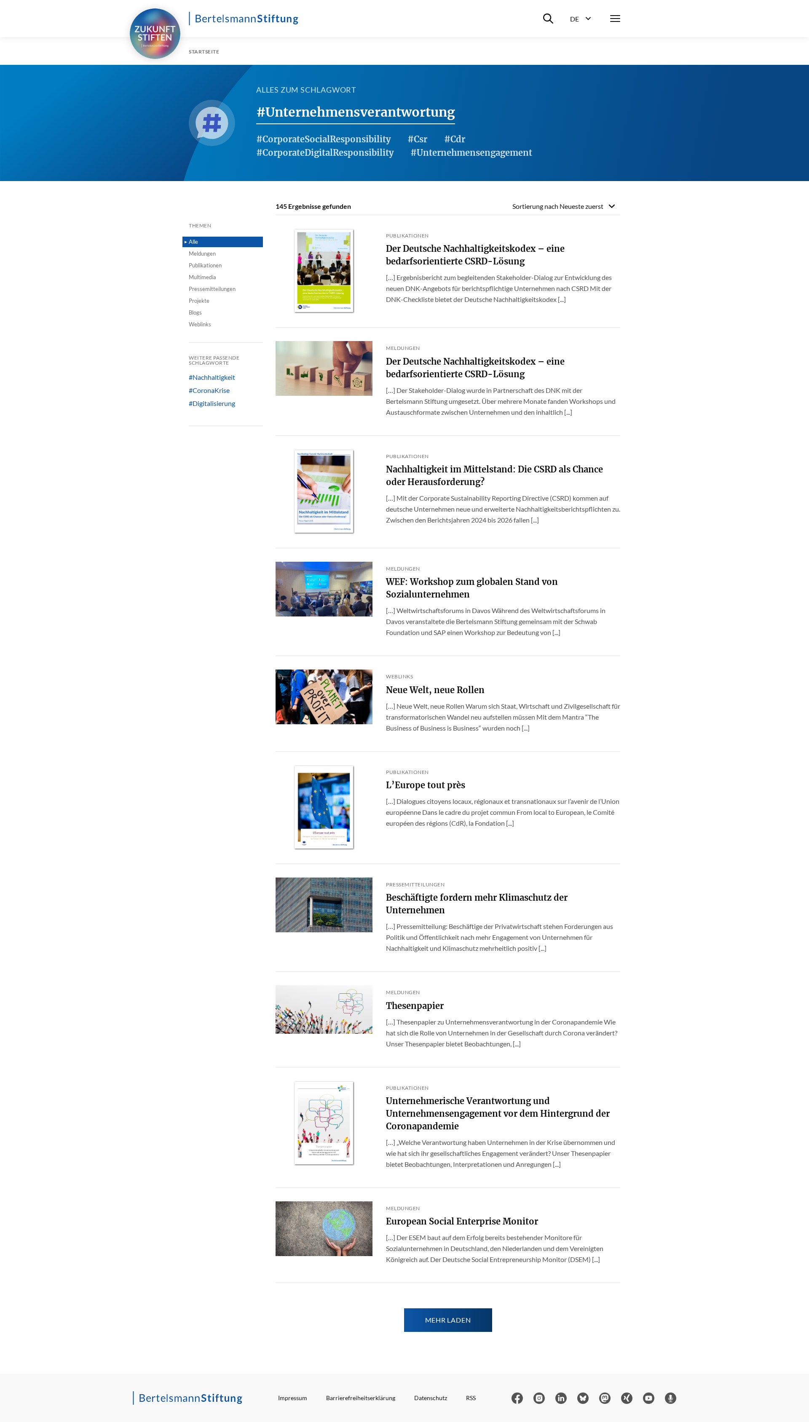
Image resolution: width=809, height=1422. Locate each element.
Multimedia (202, 277)
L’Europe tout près (425, 785)
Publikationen (205, 265)
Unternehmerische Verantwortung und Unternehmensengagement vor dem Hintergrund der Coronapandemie (498, 1113)
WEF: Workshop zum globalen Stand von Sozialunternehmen (472, 588)
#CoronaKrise (209, 390)
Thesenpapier (415, 1005)
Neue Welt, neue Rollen (435, 690)
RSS (471, 1397)
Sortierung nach (557, 206)
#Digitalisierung (212, 403)
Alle (193, 241)
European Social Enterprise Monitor (462, 1221)
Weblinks (200, 324)
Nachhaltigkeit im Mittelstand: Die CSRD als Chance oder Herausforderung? (494, 475)
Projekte (199, 300)
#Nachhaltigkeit (212, 377)
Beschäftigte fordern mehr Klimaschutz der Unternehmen (477, 903)
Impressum (292, 1397)
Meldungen (202, 253)
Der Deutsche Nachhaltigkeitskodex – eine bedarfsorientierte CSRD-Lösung (475, 255)
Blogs (195, 312)
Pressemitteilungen (212, 288)
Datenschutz (430, 1397)
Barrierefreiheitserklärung (360, 1397)
